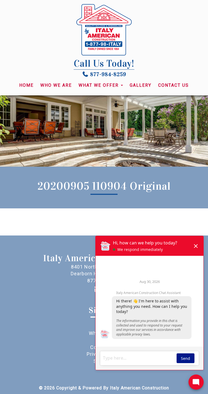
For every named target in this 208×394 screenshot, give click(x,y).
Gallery (140, 85)
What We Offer (99, 85)
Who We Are (56, 85)
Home (26, 85)
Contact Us (173, 85)
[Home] (104, 30)
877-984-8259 (108, 74)
